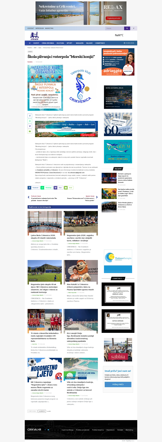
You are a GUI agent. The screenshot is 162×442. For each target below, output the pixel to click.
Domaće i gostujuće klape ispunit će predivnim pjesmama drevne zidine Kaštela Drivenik (125, 178)
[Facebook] (134, 28)
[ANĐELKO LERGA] (118, 294)
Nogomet (69, 231)
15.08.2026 (85, 243)
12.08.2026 (48, 295)
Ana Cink (34, 344)
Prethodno (32, 411)
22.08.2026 (122, 185)
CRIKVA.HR (34, 429)
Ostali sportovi (72, 280)
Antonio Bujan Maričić (37, 241)
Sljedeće (41, 411)
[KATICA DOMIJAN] (118, 321)
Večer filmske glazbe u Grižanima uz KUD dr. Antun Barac (125, 205)
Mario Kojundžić (72, 292)
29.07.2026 (85, 395)
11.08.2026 (81, 292)
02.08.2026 (85, 344)
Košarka (33, 329)
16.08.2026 (48, 241)
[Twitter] (48, 430)
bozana (30, 62)
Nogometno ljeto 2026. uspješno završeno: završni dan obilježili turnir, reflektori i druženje (80, 238)
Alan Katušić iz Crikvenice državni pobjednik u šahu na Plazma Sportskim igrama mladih (80, 287)
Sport (30, 51)
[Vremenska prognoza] (124, 35)
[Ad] (81, 13)
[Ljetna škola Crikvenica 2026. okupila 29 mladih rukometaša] (45, 223)
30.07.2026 (49, 393)
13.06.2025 (39, 62)
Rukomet (33, 231)
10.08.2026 (42, 344)
